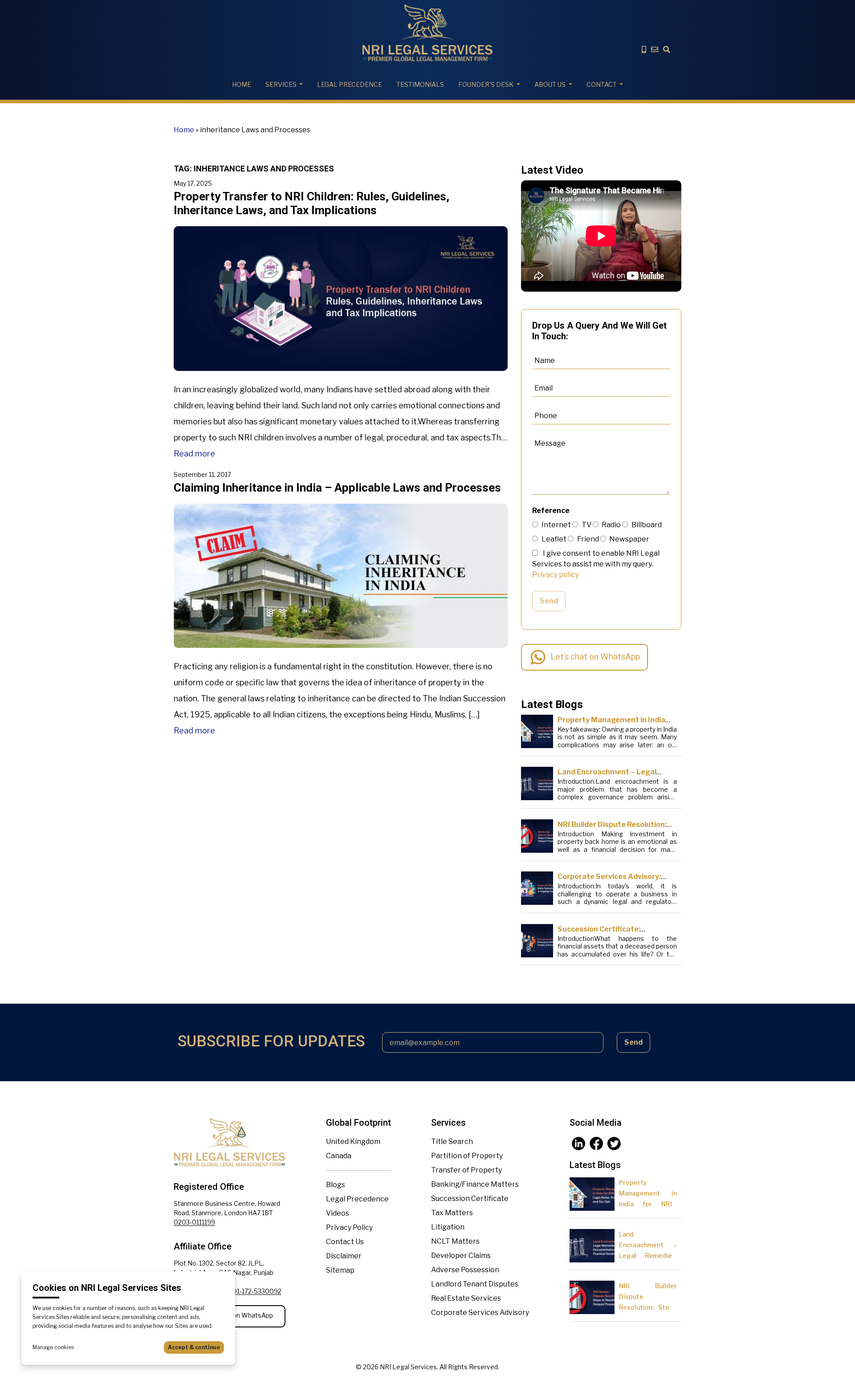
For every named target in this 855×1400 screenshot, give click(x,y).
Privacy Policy (349, 1227)
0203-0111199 (194, 1222)
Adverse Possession (465, 1270)
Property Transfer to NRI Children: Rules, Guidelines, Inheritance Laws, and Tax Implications (311, 203)
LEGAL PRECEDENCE (349, 84)
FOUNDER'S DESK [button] (485, 84)
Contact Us (345, 1241)
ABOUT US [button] (550, 84)
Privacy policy (555, 574)
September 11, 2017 (202, 474)
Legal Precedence (357, 1199)
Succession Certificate (470, 1198)
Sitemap (340, 1270)
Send (549, 601)
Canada (338, 1156)
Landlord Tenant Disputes (474, 1284)
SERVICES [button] (281, 84)
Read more (194, 453)
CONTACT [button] (601, 84)
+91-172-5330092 (255, 1291)
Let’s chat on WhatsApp (595, 656)
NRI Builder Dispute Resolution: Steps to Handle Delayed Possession (648, 1307)
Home (241, 84)
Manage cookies (53, 1347)
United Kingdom (353, 1141)
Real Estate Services (466, 1298)
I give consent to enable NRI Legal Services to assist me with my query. (596, 564)
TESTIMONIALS (420, 84)
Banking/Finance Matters (475, 1184)
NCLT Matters (455, 1241)
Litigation (447, 1227)
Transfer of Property (466, 1170)
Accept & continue (194, 1347)
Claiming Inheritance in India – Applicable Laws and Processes (337, 487)
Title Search (452, 1141)
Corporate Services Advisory (480, 1312)
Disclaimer (344, 1256)
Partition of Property (467, 1156)
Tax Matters (452, 1213)
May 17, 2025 (193, 183)
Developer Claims (461, 1255)
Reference (551, 510)
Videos (337, 1213)
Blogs (335, 1184)
